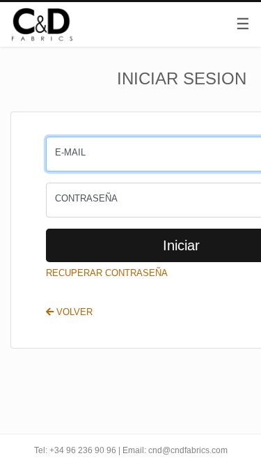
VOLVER (73, 312)
